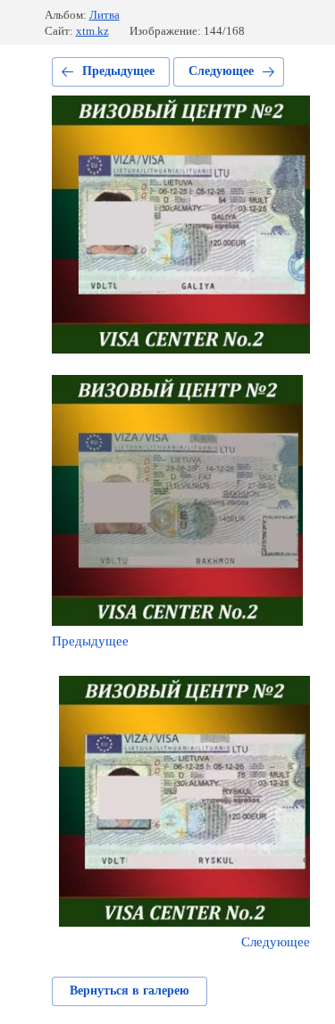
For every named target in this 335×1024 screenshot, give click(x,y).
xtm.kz (92, 30)
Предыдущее (118, 71)
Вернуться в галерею (129, 990)
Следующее (221, 71)
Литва (104, 14)
